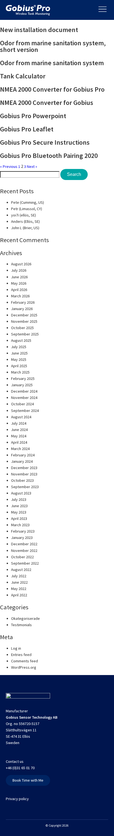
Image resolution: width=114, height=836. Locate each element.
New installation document (39, 29)
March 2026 (20, 295)
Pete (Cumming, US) (27, 202)
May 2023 (18, 512)
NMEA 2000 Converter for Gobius (46, 102)
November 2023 (24, 474)
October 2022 (22, 556)
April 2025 (19, 365)
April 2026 (19, 289)
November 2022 (24, 550)
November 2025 (24, 321)
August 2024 (21, 416)
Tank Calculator (22, 76)
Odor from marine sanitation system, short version (53, 46)
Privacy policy (17, 798)
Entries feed (21, 654)
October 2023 (22, 480)
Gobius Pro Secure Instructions (45, 142)
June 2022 (19, 582)
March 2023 (20, 524)
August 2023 (21, 493)
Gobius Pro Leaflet (26, 129)
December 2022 (24, 543)
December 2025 (24, 315)
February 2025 (23, 378)
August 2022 (21, 569)
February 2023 (23, 531)
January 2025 (22, 384)
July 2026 (18, 270)
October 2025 (22, 327)
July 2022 (18, 575)
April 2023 (19, 518)
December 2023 (24, 467)
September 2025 (25, 334)
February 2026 (23, 302)
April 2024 (19, 442)
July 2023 (18, 499)
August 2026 (21, 263)
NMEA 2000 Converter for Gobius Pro (52, 89)
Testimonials (21, 624)
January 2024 (22, 461)
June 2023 (19, 505)
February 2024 (23, 455)
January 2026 (22, 308)
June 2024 (19, 429)
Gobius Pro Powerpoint (33, 116)
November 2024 (24, 397)
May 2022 (18, 588)
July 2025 (18, 346)
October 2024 (22, 403)
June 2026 (19, 276)
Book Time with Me (27, 780)
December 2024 (24, 391)
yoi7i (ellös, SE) (23, 215)
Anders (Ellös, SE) (25, 221)
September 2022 (25, 563)
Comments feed (24, 660)
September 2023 (25, 486)
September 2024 (25, 410)
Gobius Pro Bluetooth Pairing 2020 (49, 155)
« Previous (8, 166)
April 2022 (19, 594)
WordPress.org (23, 667)
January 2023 (22, 537)
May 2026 (18, 283)
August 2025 (21, 340)
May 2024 (18, 435)
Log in (16, 648)
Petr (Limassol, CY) (26, 208)
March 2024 (20, 448)
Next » (32, 166)
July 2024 (18, 423)
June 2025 (19, 353)
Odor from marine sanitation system (52, 63)
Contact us (15, 761)
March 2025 (20, 372)
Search (74, 174)
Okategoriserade (25, 618)
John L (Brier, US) (25, 227)
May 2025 (18, 359)
